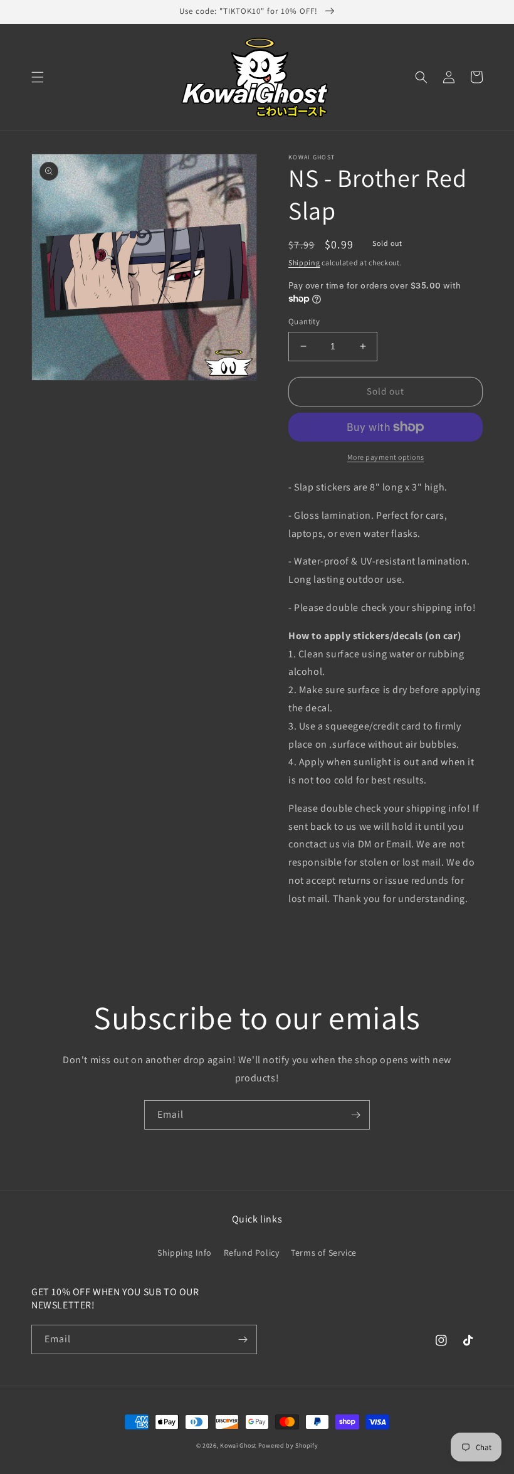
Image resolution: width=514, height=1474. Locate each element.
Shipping (304, 262)
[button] (37, 77)
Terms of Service (324, 1252)
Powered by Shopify (288, 1445)
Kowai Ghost (238, 1445)
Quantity (304, 321)
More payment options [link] (385, 457)
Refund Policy (252, 1252)
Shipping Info (184, 1252)
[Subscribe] (355, 1115)
